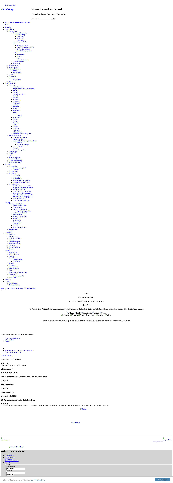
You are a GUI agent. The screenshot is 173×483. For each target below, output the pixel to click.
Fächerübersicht (18, 87)
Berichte (15, 148)
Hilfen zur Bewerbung (20, 137)
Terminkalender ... (6, 355)
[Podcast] (86, 414)
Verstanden (162, 479)
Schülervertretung (22, 45)
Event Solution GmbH (20, 206)
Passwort (9, 470)
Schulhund (16, 63)
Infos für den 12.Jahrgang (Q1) (22, 195)
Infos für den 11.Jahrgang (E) (22, 193)
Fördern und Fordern (15, 159)
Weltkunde (16, 130)
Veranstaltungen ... (15, 69)
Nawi (14, 114)
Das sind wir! (13, 31)
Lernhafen (16, 170)
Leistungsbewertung (15, 161)
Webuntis (12, 256)
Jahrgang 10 (17, 177)
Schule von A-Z (14, 67)
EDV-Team (12, 278)
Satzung (11, 249)
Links (18, 58)
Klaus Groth (17, 80)
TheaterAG (16, 224)
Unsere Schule (9, 29)
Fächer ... (12, 85)
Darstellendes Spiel (19, 94)
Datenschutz (13, 245)
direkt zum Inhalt (10, 5)
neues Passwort (14, 269)
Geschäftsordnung (22, 60)
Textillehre (16, 128)
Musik (15, 112)
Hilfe (7, 462)
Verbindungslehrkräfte (20, 42)
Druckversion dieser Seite (13, 352)
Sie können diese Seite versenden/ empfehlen (19, 350)
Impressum (9, 455)
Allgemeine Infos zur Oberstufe (23, 188)
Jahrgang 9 (16, 175)
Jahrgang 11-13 (14, 184)
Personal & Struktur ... (20, 33)
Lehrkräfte (20, 36)
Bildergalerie (17, 72)
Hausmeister (21, 40)
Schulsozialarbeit (18, 62)
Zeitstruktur (12, 76)
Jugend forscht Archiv (24, 211)
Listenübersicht (17, 260)
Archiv (15, 71)
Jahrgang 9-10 (13, 173)
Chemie (15, 92)
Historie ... (12, 78)
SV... (14, 44)
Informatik (16, 107)
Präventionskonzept (15, 162)
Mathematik (16, 110)
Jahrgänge (8, 164)
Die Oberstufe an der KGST (22, 186)
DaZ (10, 155)
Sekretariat (20, 38)
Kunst (15, 108)
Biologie (15, 90)
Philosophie (16, 117)
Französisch (16, 101)
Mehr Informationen (38, 480)
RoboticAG (16, 218)
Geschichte (16, 103)
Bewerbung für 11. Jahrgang (22, 191)
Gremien (19, 56)
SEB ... (15, 53)
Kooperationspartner (19, 150)
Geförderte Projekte (15, 238)
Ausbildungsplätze (23, 144)
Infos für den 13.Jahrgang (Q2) (22, 197)
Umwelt (19, 116)
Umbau (7, 281)
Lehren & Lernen (10, 83)
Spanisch (16, 123)
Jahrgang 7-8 (13, 171)
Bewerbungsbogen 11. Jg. (21, 200)
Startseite (8, 27)
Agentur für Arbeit (19, 139)
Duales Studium (18, 146)
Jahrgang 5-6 (13, 166)
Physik (15, 119)
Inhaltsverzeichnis (12, 461)
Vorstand (11, 240)
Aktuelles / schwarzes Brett (25, 47)
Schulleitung (21, 35)
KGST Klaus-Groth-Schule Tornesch (17, 22)
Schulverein (8, 233)
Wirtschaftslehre (18, 132)
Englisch (15, 98)
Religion (15, 121)
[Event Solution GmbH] (16, 447)
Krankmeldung (13, 267)
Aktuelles (12, 234)
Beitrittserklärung (14, 247)
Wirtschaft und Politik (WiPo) (22, 134)
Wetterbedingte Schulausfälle (18, 272)
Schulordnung (13, 65)
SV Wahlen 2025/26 (23, 49)
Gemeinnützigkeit (14, 242)
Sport (14, 125)
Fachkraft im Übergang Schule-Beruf (24, 141)
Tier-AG (15, 225)
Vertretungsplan (14, 254)
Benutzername (11, 467)
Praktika (19, 143)
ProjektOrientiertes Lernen (21, 182)
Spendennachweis (14, 243)
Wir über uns (13, 236)
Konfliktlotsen (17, 215)
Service (7, 251)
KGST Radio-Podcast (20, 213)
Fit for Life (16, 99)
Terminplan (16, 261)
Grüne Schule (17, 207)
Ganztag (7, 202)
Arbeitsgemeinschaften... (16, 204)
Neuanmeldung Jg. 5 (19, 168)
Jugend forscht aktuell (20, 209)
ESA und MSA (17, 179)
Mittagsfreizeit (13, 229)
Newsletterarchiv (18, 276)
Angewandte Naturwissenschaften (24, 89)
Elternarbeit (20, 54)
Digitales (11, 153)
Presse (11, 81)
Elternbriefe (12, 274)
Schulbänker (17, 220)
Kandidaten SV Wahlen (24, 51)
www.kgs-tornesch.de (8, 288)
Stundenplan (13, 252)
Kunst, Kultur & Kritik (20, 216)
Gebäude (12, 74)
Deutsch (15, 96)
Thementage (13, 152)
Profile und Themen (19, 189)
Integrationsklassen (15, 157)
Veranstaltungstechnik (20, 227)
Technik (15, 126)
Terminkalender (14, 258)
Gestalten (16, 105)
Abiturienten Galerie (19, 198)
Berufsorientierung (15, 135)
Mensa (11, 231)
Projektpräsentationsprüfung (22, 180)
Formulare (12, 265)
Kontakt (11, 263)
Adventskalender (14, 285)
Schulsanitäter (17, 222)
